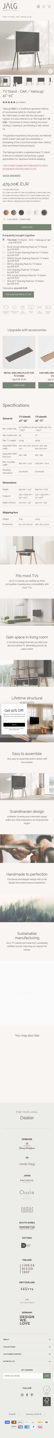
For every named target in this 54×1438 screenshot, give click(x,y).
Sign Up (14, 724)
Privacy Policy (16, 729)
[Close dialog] (51, 705)
